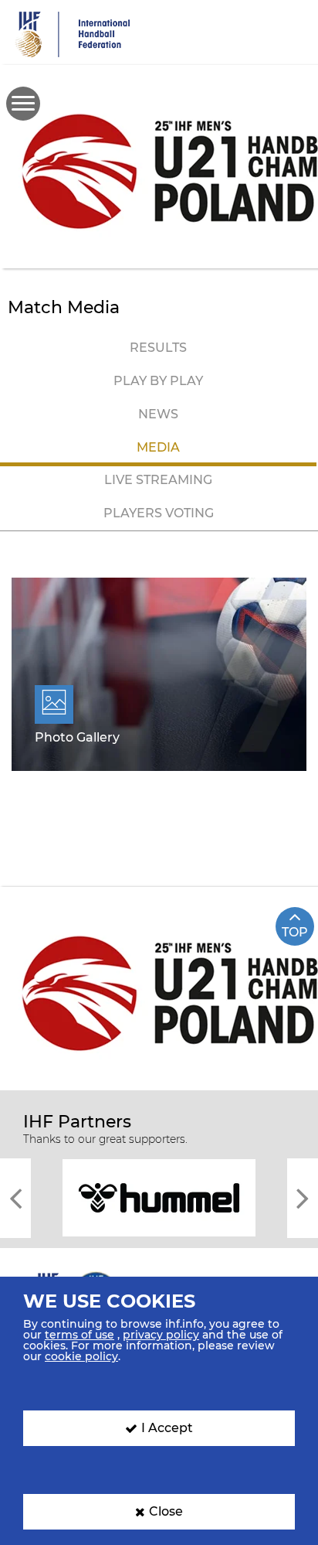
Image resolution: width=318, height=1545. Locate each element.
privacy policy (161, 1335)
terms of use (79, 1335)
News (158, 414)
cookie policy (81, 1356)
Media (158, 447)
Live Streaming (158, 479)
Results (158, 347)
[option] (159, 1196)
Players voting (158, 513)
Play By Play (158, 380)
